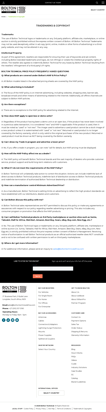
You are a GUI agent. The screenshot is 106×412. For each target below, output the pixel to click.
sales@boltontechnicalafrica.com (68, 249)
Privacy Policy (41, 409)
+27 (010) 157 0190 (16, 308)
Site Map (51, 409)
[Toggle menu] (103, 3)
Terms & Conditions (64, 409)
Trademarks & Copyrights (82, 409)
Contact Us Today (53, 3)
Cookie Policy (28, 409)
